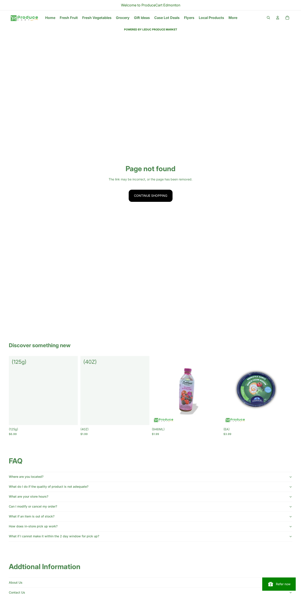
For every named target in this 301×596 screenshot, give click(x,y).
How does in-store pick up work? (33, 526)
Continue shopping (150, 195)
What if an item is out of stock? (31, 516)
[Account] (277, 17)
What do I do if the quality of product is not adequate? (48, 486)
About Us (15, 582)
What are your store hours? (28, 496)
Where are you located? (26, 476)
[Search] (268, 17)
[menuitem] (233, 18)
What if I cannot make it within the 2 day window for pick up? (54, 536)
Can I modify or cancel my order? (33, 506)
